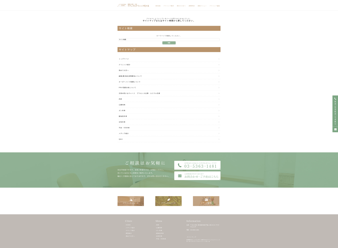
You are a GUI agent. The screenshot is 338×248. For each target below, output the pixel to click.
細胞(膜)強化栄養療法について (130, 76)
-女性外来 (159, 236)
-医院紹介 (128, 233)
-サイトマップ (191, 237)
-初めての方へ (130, 236)
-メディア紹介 (130, 227)
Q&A (121, 139)
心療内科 (122, 105)
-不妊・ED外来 (161, 239)
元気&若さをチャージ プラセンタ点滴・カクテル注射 (139, 93)
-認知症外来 (160, 233)
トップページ (124, 59)
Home (158, 6)
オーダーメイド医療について (130, 82)
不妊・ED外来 (124, 127)
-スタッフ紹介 (130, 230)
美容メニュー (202, 6)
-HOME (128, 225)
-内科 (157, 225)
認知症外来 (123, 116)
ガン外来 (122, 110)
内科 (120, 99)
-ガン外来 (159, 230)
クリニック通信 (214, 6)
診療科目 (192, 6)
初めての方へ (181, 6)
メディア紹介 (124, 133)
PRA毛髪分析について (127, 87)
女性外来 (122, 122)
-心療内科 (159, 227)
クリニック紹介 (168, 6)
